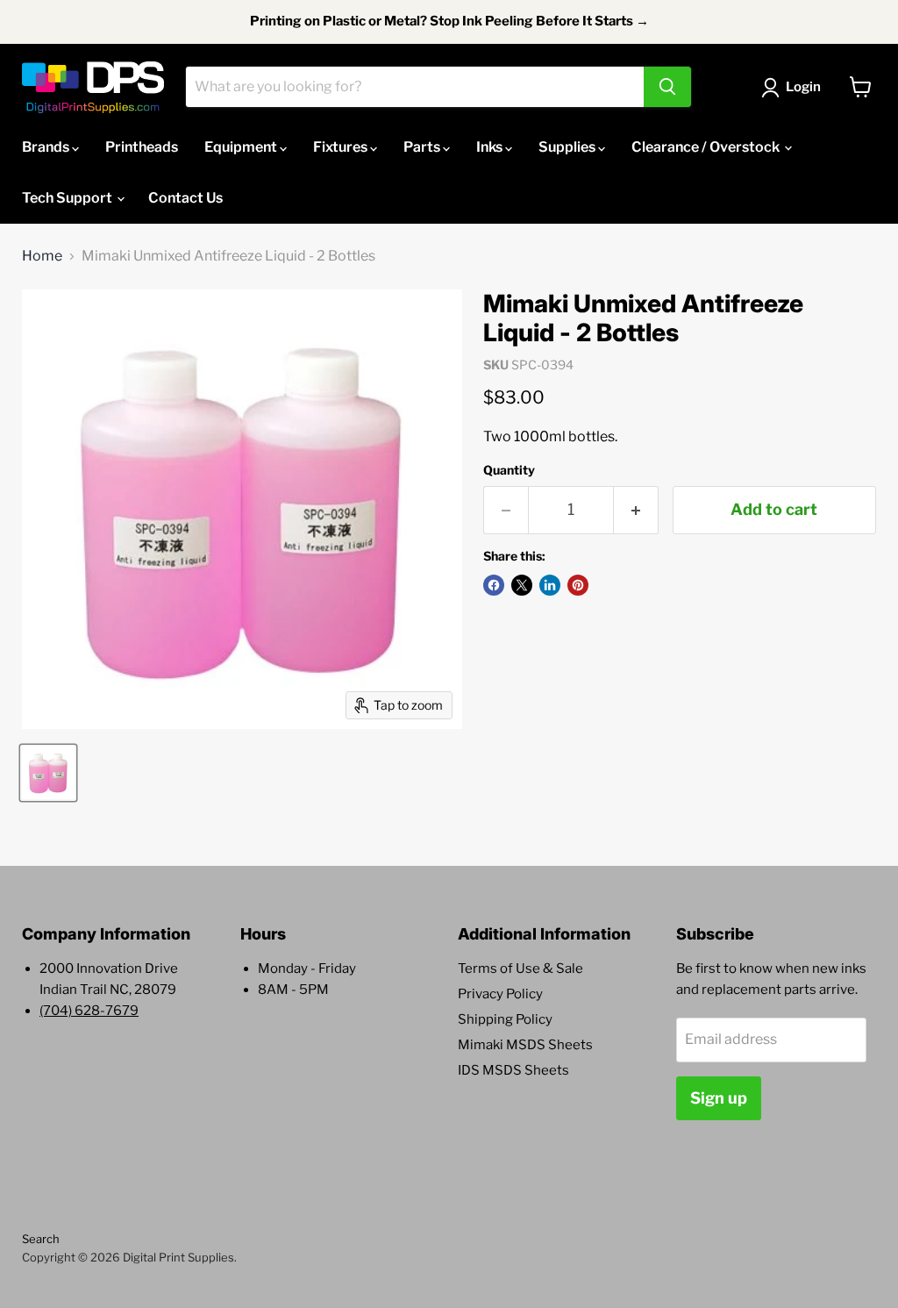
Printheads (141, 147)
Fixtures (341, 147)
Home (42, 256)
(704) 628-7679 (89, 1011)
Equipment (242, 147)
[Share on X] (521, 585)
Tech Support (68, 197)
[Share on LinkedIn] (549, 585)
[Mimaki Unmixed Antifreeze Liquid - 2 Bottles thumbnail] (48, 773)
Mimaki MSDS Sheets (525, 1045)
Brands (47, 147)
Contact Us (185, 197)
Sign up (718, 1098)
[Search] (667, 87)
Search (41, 1239)
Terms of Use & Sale (520, 968)
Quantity (509, 470)
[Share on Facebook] (493, 585)
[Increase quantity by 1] (636, 510)
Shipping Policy (505, 1019)
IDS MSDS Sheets (513, 1070)
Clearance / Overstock (706, 147)
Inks (490, 147)
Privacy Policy (500, 994)
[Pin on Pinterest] (577, 585)
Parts (423, 147)
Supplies (568, 147)
